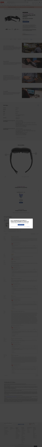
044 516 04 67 (28, 226)
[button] (21, 224)
